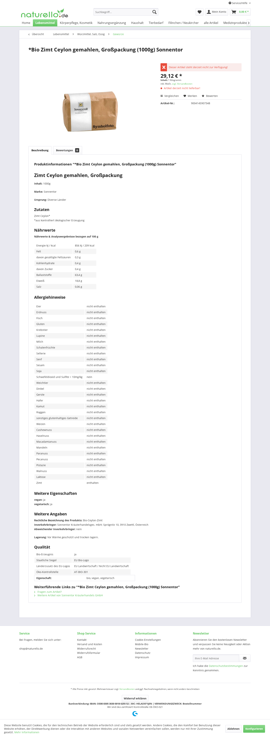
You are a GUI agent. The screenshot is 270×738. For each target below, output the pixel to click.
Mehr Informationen (26, 732)
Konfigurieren (254, 728)
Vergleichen (171, 96)
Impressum (142, 657)
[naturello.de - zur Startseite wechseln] (44, 12)
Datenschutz (142, 653)
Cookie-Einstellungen (148, 639)
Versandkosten (127, 689)
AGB (79, 657)
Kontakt (82, 639)
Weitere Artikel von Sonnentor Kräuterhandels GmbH (70, 595)
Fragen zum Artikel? (49, 592)
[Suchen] (154, 12)
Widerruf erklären (135, 698)
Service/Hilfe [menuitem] (239, 3)
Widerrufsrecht (86, 648)
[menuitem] (125, 12)
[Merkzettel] (200, 12)
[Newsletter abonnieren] (245, 658)
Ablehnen (233, 728)
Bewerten (211, 96)
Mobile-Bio (141, 644)
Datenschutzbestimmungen (226, 666)
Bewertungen (67, 150)
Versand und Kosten (89, 644)
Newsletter (141, 648)
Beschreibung (39, 150)
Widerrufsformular (88, 653)
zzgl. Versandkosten (182, 83)
